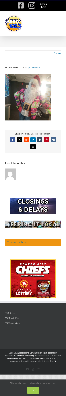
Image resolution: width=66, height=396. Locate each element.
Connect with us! (17, 242)
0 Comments (34, 67)
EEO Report (10, 313)
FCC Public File (12, 318)
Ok (33, 390)
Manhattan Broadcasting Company (23, 353)
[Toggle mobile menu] (59, 16)
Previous (57, 53)
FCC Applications (12, 323)
